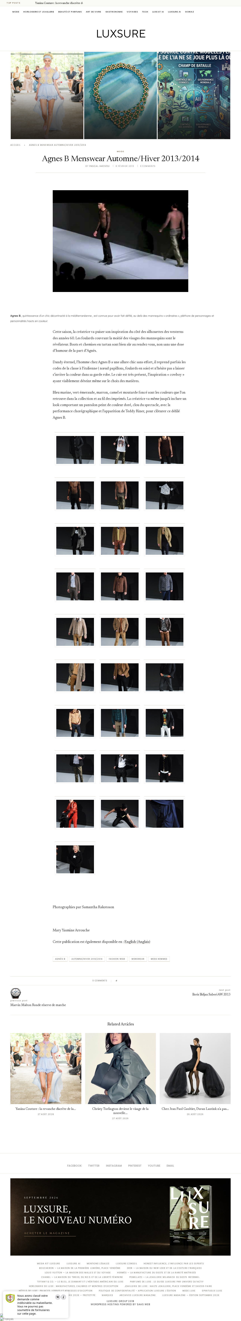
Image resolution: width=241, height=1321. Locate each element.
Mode (15, 11)
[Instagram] (118, 45)
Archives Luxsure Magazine (138, 1295)
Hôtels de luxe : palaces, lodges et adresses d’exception (56, 1290)
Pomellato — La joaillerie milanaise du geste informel (164, 1277)
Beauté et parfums (70, 11)
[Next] (32, 3)
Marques (107, 1295)
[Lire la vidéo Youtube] (120, 246)
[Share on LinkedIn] (134, 980)
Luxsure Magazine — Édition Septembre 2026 (191, 1295)
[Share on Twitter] (127, 980)
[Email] (134, 45)
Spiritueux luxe (212, 1290)
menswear (138, 959)
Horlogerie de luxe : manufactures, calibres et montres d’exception (73, 1286)
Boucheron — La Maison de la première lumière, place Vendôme (79, 1268)
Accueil (15, 145)
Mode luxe (188, 1290)
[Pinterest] (123, 45)
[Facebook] (107, 45)
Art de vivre (93, 11)
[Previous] (27, 3)
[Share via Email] (149, 980)
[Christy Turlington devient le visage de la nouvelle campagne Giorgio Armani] (120, 1068)
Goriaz (189, 11)
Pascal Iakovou (103, 132)
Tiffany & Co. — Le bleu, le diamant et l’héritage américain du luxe (80, 1281)
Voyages (132, 11)
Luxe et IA (158, 11)
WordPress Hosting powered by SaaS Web (120, 1304)
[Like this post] (119, 980)
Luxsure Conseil (126, 1263)
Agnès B (60, 959)
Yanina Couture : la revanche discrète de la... (61, 3)
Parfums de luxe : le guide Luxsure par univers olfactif (167, 1281)
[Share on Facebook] (124, 980)
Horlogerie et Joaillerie (38, 11)
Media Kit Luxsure (48, 1263)
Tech (145, 11)
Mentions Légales (98, 1263)
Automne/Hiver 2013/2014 (87, 959)
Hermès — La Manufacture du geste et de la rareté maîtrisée (156, 1272)
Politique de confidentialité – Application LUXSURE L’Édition (137, 1290)
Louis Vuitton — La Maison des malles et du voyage (78, 1272)
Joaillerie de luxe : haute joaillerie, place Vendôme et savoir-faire (168, 1286)
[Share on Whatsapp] (138, 980)
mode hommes (159, 959)
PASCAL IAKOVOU (30, 132)
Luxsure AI (174, 11)
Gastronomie (114, 11)
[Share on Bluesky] (145, 980)
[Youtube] (128, 45)
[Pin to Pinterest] (131, 980)
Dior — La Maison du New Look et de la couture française (164, 1268)
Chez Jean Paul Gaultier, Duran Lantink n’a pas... (195, 1109)
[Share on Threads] (142, 980)
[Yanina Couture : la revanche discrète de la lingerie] (47, 95)
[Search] (229, 11)
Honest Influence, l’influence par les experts (174, 1263)
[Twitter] (113, 45)
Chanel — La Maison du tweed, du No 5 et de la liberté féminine (82, 1277)
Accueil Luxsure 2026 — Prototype (73, 1295)
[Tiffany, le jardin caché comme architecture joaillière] (120, 95)
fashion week (117, 959)
